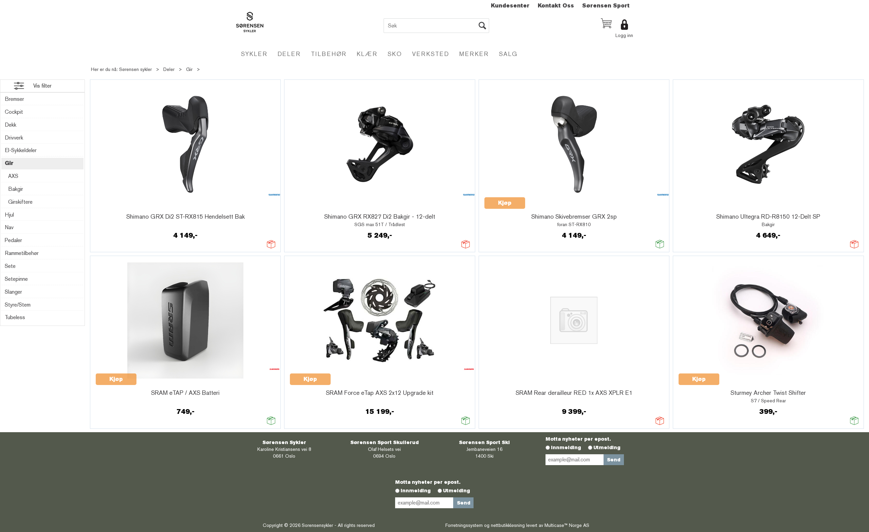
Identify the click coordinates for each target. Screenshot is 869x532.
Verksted (430, 53)
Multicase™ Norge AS (566, 525)
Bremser (14, 99)
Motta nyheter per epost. (578, 439)
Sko (395, 53)
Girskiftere (20, 202)
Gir (189, 69)
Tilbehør (329, 53)
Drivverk (14, 137)
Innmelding (566, 447)
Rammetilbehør (22, 253)
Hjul (9, 215)
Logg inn (624, 35)
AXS (13, 176)
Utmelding (607, 447)
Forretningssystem (464, 525)
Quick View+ (113, 207)
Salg (508, 53)
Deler (289, 53)
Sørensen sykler (135, 69)
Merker (474, 53)
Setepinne (16, 279)
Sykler (254, 53)
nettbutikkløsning (508, 525)
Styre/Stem (18, 304)
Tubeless (15, 317)
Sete (10, 266)
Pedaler (13, 240)
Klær (367, 53)
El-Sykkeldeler (21, 150)
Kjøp (505, 203)
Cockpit (14, 112)
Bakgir (15, 189)
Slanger (13, 292)
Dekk (10, 125)
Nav (9, 227)
